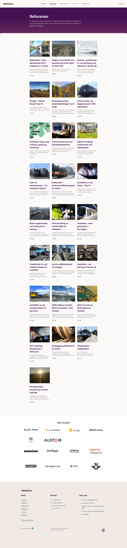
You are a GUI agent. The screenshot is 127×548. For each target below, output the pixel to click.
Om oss (23, 512)
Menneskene (24, 509)
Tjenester (43, 3)
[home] (8, 4)
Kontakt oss (85, 3)
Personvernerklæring (27, 520)
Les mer (32, 75)
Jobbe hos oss (63, 3)
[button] (75, 4)
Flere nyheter (85, 514)
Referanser (53, 3)
